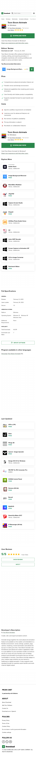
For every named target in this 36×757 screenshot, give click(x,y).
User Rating (11, 30)
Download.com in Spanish (9, 711)
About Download (6, 702)
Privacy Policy (5, 720)
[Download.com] (5, 13)
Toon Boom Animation (9, 632)
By (14, 28)
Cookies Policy (6, 726)
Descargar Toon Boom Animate (10, 354)
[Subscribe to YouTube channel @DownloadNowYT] (10, 741)
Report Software (19, 343)
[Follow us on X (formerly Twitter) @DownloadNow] (7, 741)
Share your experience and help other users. (14, 43)
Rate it (18, 564)
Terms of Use (5, 723)
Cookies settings (6, 732)
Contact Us (5, 708)
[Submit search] (12, 13)
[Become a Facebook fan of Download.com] (3, 741)
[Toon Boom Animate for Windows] (3, 26)
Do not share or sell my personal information (14, 729)
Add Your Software (7, 705)
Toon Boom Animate (17, 23)
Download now (19, 36)
